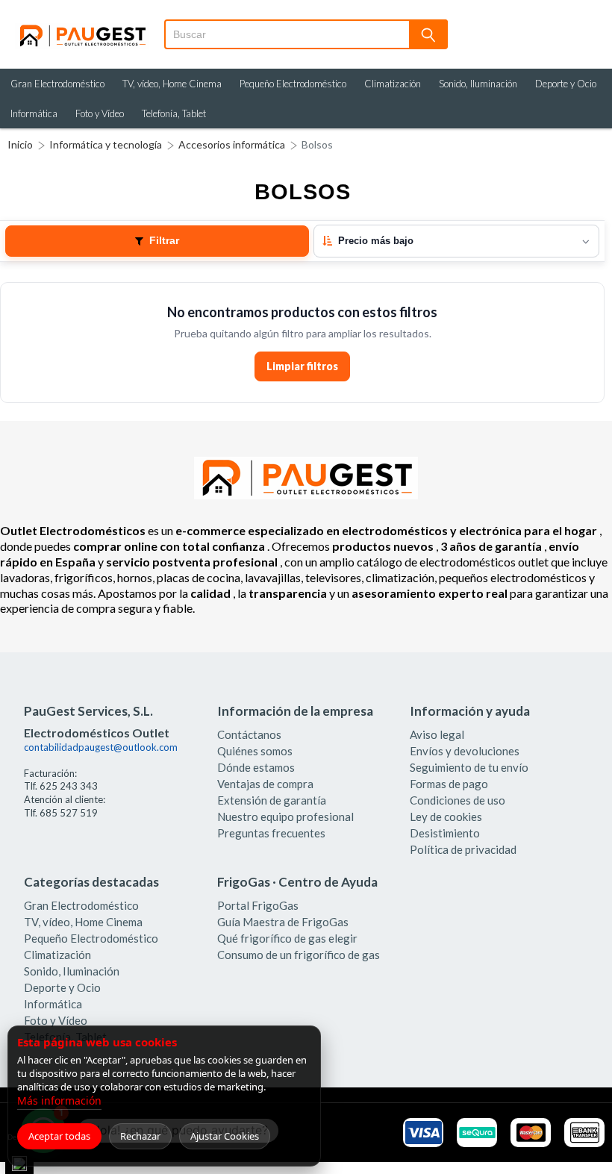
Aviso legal (437, 734)
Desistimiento (445, 833)
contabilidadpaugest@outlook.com (101, 747)
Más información (59, 1100)
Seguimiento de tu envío (469, 767)
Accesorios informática (231, 144)
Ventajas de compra (265, 783)
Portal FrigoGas (258, 905)
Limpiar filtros (302, 366)
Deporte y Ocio (565, 84)
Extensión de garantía (271, 800)
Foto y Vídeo (99, 113)
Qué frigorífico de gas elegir (287, 938)
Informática (33, 113)
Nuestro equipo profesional (285, 816)
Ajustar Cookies (224, 1136)
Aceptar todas (59, 1136)
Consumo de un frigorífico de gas (298, 954)
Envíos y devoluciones (464, 751)
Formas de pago (449, 783)
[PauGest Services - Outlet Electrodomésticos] (82, 29)
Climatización (392, 84)
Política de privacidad (463, 849)
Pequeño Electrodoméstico (293, 84)
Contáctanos (249, 734)
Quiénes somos (255, 751)
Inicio (20, 144)
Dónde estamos (256, 767)
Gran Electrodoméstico (57, 84)
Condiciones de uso (457, 800)
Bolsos (317, 144)
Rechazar (140, 1136)
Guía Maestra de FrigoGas (283, 921)
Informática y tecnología (105, 144)
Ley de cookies (446, 816)
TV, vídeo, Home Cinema (172, 84)
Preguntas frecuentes (271, 833)
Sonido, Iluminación (478, 84)
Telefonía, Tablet (174, 113)
